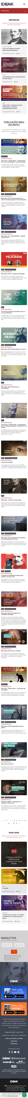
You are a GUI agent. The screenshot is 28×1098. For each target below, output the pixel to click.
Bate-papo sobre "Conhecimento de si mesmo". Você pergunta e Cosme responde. (13, 199)
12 (25, 820)
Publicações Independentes (11, 458)
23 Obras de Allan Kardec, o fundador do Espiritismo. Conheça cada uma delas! (13, 916)
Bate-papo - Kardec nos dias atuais (11, 500)
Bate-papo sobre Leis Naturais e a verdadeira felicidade (11, 613)
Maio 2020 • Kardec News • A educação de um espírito (13, 689)
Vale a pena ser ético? (7, 764)
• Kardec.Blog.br (22, 1035)
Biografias (5, 913)
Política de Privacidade (13, 1095)
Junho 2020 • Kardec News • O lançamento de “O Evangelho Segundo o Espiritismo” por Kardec (14, 426)
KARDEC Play (7, 571)
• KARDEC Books (14, 1035)
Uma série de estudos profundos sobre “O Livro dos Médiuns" (13, 312)
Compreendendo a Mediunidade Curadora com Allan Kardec (14, 860)
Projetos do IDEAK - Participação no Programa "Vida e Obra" (11, 802)
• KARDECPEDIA (19, 1032)
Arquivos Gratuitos (7, 46)
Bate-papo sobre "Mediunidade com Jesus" (13, 349)
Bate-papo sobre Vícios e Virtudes (11, 651)
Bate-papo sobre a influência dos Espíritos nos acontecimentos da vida (13, 538)
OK (14, 951)
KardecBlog (5, 11)
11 (22, 820)
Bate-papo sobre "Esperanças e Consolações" (10, 387)
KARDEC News (4, 156)
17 (16, 823)
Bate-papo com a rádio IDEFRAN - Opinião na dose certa (13, 236)
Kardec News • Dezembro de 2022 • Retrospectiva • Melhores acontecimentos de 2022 (13, 106)
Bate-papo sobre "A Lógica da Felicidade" (13, 273)
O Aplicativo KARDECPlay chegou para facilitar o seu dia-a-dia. (12, 576)
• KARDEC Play (5, 1035)
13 (8, 823)
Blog (4, 75)
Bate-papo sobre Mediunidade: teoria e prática (12, 727)
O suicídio (5, 888)
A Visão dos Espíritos (7, 462)
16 (13, 823)
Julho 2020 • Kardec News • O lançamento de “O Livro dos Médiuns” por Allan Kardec (13, 161)
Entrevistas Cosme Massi (10, 194)
